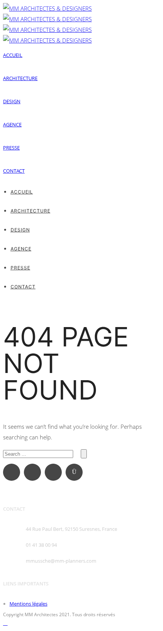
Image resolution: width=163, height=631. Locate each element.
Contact (14, 170)
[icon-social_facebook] (13, 472)
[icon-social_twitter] (55, 472)
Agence (12, 124)
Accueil (12, 55)
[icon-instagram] (76, 472)
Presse (11, 147)
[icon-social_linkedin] (34, 472)
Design (11, 101)
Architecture (20, 78)
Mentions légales (28, 603)
